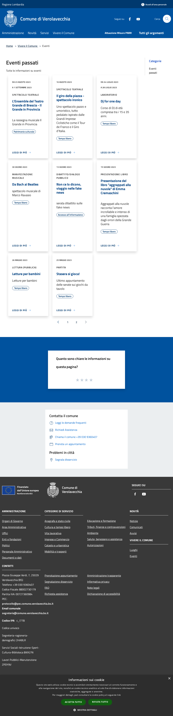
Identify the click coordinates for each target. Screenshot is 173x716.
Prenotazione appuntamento (61, 575)
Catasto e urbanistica (57, 545)
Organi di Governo (12, 521)
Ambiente (92, 533)
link (119, 694)
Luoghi (134, 550)
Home (9, 46)
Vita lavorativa (53, 533)
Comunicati (136, 527)
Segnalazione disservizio (58, 582)
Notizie (134, 521)
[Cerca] (167, 19)
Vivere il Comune (28, 46)
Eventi (133, 556)
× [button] (169, 678)
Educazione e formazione (101, 521)
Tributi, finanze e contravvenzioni (106, 527)
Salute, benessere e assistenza (104, 539)
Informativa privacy (98, 582)
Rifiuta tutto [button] (100, 701)
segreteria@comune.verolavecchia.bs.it (25, 613)
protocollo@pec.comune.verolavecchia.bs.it (27, 604)
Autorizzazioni (95, 545)
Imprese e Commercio (57, 539)
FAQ (47, 588)
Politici (6, 545)
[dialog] (86, 695)
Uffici (5, 533)
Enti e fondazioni (11, 539)
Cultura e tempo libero (57, 527)
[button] (86, 710)
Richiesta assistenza (56, 594)
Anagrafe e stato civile (57, 521)
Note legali (93, 588)
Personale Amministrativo (17, 551)
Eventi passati (153, 71)
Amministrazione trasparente (104, 575)
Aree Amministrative (14, 527)
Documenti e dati (12, 558)
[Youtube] (136, 18)
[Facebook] (128, 18)
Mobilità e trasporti (56, 551)
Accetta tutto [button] (73, 702)
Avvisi (133, 533)
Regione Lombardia (13, 4)
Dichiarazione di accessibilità (103, 594)
